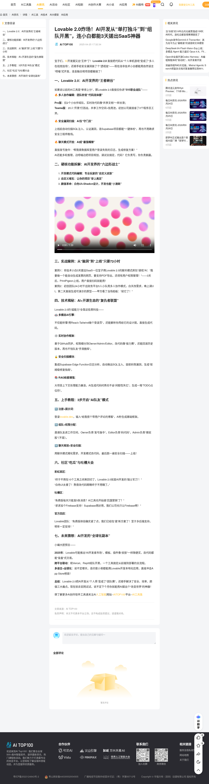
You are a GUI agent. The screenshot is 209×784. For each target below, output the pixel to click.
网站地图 (184, 755)
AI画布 (140, 4)
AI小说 (110, 4)
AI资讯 (40, 4)
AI (66, 61)
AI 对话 (154, 5)
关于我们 (184, 759)
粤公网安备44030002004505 (63, 776)
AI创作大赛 (94, 4)
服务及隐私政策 (188, 750)
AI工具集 (26, 4)
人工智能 (101, 594)
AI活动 (53, 4)
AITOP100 (119, 594)
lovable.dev (66, 417)
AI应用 (123, 4)
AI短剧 (79, 4)
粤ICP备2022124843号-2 (26, 776)
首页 (13, 4)
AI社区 (66, 4)
